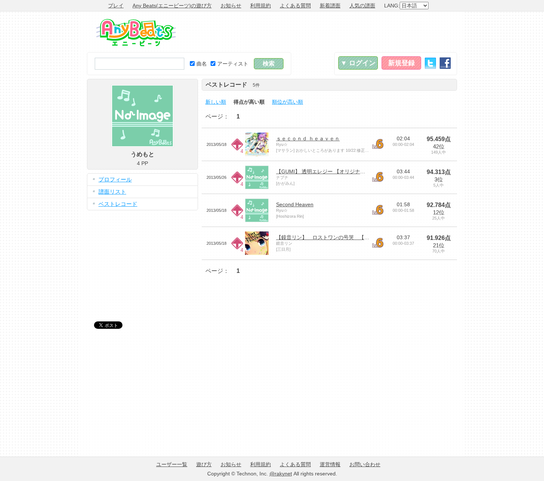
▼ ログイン (358, 63)
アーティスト (232, 64)
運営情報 (330, 464)
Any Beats (136, 32)
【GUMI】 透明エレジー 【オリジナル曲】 (326, 171)
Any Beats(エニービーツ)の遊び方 (172, 6)
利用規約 (260, 6)
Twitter (430, 63)
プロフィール (115, 179)
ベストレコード (117, 204)
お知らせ (231, 6)
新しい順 (215, 102)
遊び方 (204, 464)
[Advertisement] (322, 32)
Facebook (445, 63)
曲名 (202, 64)
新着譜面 (330, 6)
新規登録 (401, 63)
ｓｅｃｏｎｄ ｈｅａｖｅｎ (308, 138)
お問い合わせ (364, 464)
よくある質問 (295, 6)
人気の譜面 (362, 6)
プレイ (116, 6)
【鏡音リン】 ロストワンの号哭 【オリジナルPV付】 (341, 237)
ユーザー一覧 (171, 464)
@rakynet (280, 474)
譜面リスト (112, 191)
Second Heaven (294, 204)
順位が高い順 (287, 102)
